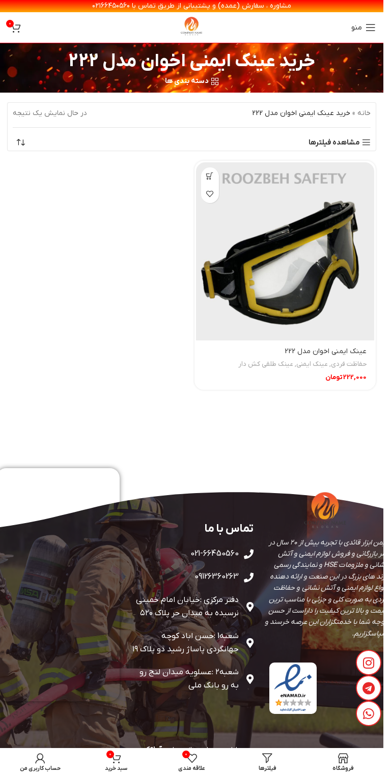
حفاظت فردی (349, 364)
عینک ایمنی (312, 364)
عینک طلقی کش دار (265, 364)
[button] (210, 176)
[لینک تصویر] (293, 688)
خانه (364, 113)
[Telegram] (368, 688)
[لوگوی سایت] (192, 27)
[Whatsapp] (368, 713)
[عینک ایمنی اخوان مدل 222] (285, 251)
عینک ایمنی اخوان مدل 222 (326, 351)
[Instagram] (368, 662)
